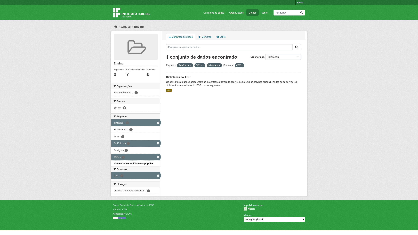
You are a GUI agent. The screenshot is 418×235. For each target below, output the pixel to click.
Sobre (264, 12)
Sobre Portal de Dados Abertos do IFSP (133, 205)
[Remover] (190, 65)
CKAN (249, 209)
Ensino (139, 26)
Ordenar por (257, 56)
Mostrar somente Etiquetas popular (133, 163)
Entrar (300, 2)
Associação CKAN (122, 213)
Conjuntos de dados (213, 12)
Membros (206, 36)
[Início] (116, 26)
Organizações (236, 12)
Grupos (252, 12)
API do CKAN (120, 209)
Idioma (247, 215)
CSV (169, 90)
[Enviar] (301, 13)
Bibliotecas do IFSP (178, 77)
